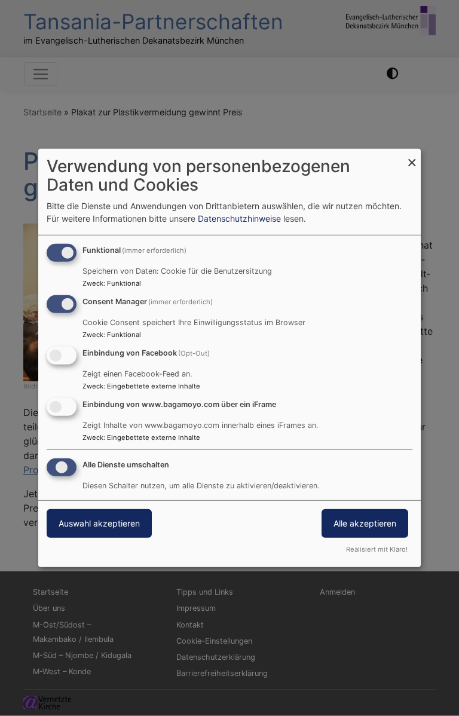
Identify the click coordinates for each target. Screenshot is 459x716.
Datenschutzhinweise (239, 218)
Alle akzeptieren (364, 523)
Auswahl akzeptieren (99, 523)
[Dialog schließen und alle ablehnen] (412, 156)
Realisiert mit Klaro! (377, 549)
